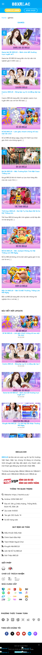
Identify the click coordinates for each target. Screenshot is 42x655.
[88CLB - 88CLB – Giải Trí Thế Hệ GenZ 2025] (21, 4)
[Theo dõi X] (12, 634)
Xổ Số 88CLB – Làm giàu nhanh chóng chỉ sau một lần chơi (20, 133)
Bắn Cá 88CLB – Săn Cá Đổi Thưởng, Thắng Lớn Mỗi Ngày (21, 291)
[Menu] (3, 4)
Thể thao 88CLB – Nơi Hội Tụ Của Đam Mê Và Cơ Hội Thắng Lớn (21, 212)
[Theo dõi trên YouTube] (24, 634)
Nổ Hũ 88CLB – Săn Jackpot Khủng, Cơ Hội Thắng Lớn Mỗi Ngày (18, 252)
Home (4, 17)
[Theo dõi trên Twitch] (35, 634)
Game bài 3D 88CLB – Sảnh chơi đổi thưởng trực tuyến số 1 (19, 53)
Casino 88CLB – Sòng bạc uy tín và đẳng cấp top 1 (21, 93)
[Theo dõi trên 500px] (29, 634)
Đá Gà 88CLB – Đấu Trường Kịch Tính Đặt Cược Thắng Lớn (21, 172)
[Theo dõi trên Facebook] (7, 634)
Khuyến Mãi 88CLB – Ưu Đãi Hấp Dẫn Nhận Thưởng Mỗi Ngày (21, 412)
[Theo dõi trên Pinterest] (18, 634)
